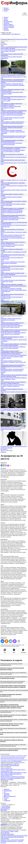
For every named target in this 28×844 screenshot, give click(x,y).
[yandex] (7, 837)
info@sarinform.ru (14, 765)
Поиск (2, 42)
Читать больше (17, 761)
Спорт (5, 799)
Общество (3, 452)
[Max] (25, 39)
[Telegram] (4, 39)
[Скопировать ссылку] (10, 465)
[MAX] (8, 465)
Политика (6, 793)
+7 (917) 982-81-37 (15, 34)
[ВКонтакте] (1, 465)
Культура (6, 797)
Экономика (7, 795)
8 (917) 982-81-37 (15, 764)
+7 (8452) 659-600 (5, 34)
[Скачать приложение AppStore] (7, 38)
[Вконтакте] (10, 39)
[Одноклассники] (19, 39)
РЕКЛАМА (4, 810)
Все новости (4, 44)
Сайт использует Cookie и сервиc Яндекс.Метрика (9, 832)
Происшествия (8, 790)
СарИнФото (7, 800)
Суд (5, 792)
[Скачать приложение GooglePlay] (19, 38)
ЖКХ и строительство (10, 796)
